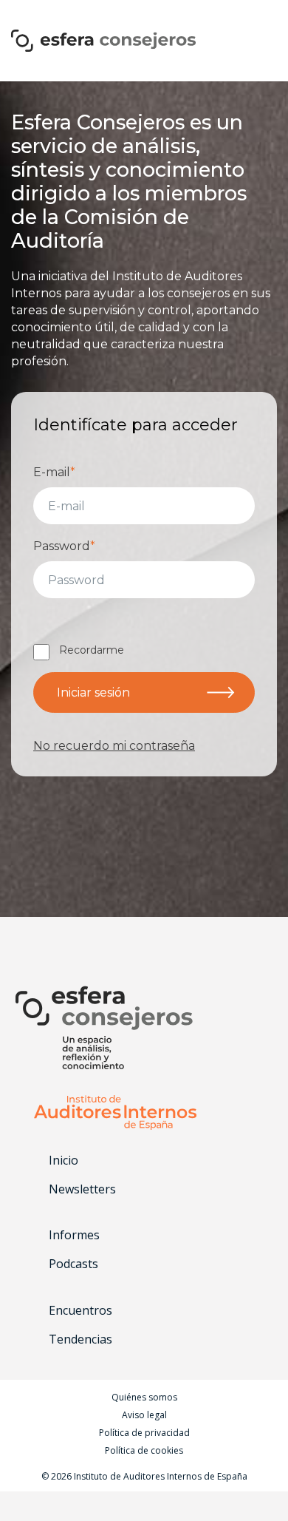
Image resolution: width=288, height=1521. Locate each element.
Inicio (63, 1161)
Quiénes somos (144, 1397)
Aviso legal (144, 1415)
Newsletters (82, 1189)
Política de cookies (144, 1450)
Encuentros (80, 1311)
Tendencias (80, 1339)
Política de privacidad (144, 1432)
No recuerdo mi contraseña (114, 746)
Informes (74, 1235)
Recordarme (91, 650)
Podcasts (73, 1264)
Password (64, 546)
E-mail (54, 472)
